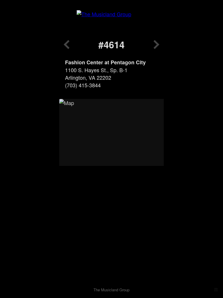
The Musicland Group (111, 289)
